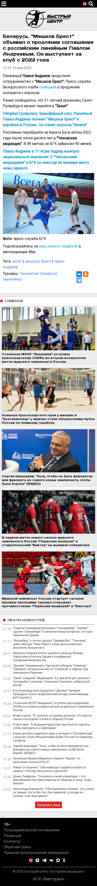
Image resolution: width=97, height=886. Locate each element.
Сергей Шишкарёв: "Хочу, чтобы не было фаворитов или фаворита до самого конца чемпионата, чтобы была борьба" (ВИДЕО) (51, 749)
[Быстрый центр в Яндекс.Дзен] (37, 860)
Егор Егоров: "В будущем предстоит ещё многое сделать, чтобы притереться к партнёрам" (51, 726)
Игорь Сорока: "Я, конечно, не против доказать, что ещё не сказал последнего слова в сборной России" (52, 717)
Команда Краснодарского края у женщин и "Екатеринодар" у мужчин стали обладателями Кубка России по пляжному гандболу (53, 737)
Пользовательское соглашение (32, 830)
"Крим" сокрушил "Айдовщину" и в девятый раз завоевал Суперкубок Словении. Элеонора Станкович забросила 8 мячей (51, 681)
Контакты (12, 841)
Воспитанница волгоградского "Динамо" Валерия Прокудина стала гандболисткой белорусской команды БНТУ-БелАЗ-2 (51, 694)
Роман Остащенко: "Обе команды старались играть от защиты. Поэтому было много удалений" (49, 769)
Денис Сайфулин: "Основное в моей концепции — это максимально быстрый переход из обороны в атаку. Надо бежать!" (52, 780)
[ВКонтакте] (79, 274)
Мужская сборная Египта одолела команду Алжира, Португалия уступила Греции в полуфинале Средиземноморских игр (48, 656)
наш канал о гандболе (58, 246)
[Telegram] (79, 280)
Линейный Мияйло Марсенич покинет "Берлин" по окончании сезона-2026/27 (46, 760)
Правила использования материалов (36, 852)
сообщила (48, 87)
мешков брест (38, 261)
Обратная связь (17, 847)
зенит (17, 261)
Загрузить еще (48, 805)
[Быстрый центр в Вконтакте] (51, 860)
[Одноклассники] (86, 274)
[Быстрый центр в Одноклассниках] (64, 860)
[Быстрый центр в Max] (58, 860)
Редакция (12, 835)
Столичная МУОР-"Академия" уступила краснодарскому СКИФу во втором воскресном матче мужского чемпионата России (53, 706)
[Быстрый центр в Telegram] (44, 860)
